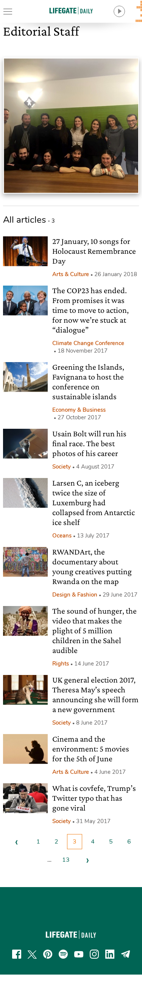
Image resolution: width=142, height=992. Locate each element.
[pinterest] (47, 954)
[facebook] (16, 954)
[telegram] (125, 954)
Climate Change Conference (88, 343)
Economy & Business (79, 410)
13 (66, 860)
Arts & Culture (70, 274)
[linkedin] (109, 954)
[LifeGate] (71, 10)
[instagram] (94, 954)
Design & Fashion (74, 594)
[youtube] (78, 954)
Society (61, 466)
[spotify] (63, 954)
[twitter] (32, 954)
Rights (60, 663)
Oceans (62, 535)
